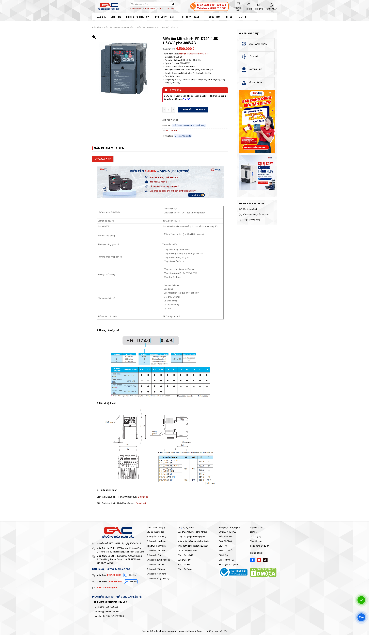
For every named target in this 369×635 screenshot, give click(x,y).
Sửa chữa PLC (184, 560)
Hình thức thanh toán (156, 546)
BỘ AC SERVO (225, 541)
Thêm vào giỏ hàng (193, 109)
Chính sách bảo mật (156, 564)
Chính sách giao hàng (156, 541)
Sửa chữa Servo (185, 569)
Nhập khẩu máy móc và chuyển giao (194, 541)
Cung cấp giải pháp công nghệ (191, 536)
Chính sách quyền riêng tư (158, 560)
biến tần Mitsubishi (187, 54)
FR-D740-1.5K (202, 54)
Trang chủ (100, 17)
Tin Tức (228, 17)
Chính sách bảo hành (156, 550)
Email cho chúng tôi (107, 587)
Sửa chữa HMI (184, 564)
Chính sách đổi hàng (156, 569)
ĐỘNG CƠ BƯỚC (226, 550)
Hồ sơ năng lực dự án (259, 546)
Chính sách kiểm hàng (156, 574)
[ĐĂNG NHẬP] (271, 5)
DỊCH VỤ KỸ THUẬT (164, 17)
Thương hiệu (213, 17)
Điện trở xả (223, 555)
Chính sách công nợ (155, 555)
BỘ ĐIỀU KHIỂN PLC (227, 532)
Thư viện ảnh (256, 541)
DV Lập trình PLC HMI (187, 550)
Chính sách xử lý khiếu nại (158, 578)
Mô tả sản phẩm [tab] (103, 159)
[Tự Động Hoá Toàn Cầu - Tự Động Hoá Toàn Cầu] (108, 6)
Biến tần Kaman (149, 9)
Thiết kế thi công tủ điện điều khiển (193, 546)
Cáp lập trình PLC (226, 560)
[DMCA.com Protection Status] (263, 572)
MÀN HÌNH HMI (225, 536)
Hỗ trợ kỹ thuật (190, 17)
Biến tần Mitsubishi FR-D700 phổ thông (156, 28)
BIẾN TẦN (96, 28)
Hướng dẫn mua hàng (156, 536)
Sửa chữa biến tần (186, 555)
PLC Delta (160, 9)
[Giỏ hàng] (257, 5)
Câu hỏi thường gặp (155, 532)
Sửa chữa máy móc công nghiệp (192, 532)
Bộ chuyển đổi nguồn (228, 564)
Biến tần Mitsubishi (183, 136)
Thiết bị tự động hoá (137, 17)
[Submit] (172, 4)
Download (143, 496)
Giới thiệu (116, 17)
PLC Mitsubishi (135, 9)
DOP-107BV (170, 9)
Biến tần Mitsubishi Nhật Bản (118, 28)
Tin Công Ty (255, 536)
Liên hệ (242, 17)
